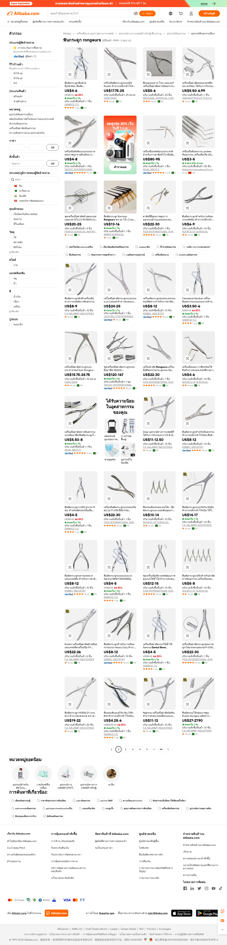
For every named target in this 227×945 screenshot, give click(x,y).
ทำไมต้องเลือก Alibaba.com (22, 841)
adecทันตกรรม (83, 800)
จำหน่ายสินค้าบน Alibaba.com (199, 845)
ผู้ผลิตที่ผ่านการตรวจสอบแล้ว (111, 841)
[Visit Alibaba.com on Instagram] (206, 888)
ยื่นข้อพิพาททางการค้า (151, 854)
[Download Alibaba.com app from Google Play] (208, 913)
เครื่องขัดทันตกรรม (170, 808)
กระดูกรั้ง (109, 808)
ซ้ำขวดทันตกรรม (168, 247)
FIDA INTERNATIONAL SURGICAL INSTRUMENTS (159, 231)
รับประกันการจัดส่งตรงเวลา (66, 854)
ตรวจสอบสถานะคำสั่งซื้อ (196, 858)
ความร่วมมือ (189, 875)
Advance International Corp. (197, 169)
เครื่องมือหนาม (162, 255)
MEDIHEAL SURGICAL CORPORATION (159, 98)
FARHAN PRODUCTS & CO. (197, 98)
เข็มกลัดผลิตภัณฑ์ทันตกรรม (116, 247)
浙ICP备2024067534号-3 (204, 939)
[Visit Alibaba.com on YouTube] (213, 888)
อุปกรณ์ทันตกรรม (176, 33)
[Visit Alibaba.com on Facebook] (185, 888)
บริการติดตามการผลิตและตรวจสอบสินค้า (68, 870)
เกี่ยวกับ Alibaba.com (18, 833)
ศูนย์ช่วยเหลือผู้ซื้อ (149, 841)
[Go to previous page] (111, 749)
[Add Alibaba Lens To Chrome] (56, 913)
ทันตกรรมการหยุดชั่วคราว (103, 255)
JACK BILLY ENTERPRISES (118, 316)
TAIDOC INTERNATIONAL (79, 169)
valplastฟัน (144, 247)
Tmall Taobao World (96, 928)
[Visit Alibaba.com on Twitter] (199, 888)
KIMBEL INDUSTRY (153, 313)
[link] (222, 911)
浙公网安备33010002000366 (171, 939)
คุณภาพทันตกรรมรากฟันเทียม (138, 808)
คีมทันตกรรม (75, 255)
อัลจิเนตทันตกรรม (55, 816)
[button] (136, 13)
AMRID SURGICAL (114, 234)
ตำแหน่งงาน (14, 861)
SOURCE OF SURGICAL (195, 231)
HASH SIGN (110, 98)
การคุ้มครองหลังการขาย (64, 861)
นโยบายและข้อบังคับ (62, 877)
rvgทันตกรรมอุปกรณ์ (135, 255)
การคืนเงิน (145, 861)
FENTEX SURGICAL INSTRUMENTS (81, 231)
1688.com (77, 928)
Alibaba (67, 33)
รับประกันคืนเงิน (60, 847)
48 (161, 749)
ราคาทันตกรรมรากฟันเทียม (53, 800)
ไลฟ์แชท (144, 847)
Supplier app (106, 913)
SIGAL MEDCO (151, 169)
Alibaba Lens (19, 913)
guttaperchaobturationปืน (59, 808)
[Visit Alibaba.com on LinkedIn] (192, 888)
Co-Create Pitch (16, 847)
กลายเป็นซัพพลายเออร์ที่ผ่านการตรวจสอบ (200, 867)
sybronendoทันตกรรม (25, 808)
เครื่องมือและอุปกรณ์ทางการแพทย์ (95, 33)
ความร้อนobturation (132, 800)
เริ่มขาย (187, 851)
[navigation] (34, 392)
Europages (165, 928)
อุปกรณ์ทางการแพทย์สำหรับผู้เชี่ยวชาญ (140, 33)
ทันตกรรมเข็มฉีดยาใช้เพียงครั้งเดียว (169, 800)
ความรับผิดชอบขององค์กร (21, 854)
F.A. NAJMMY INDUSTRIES (79, 313)
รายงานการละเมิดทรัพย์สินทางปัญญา (156, 870)
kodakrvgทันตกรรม (188, 255)
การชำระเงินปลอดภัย (62, 841)
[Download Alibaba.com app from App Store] (181, 913)
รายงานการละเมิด (149, 877)
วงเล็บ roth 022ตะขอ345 (198, 247)
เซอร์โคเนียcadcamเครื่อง (81, 247)
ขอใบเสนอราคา (104, 847)
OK (52, 147)
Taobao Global (128, 928)
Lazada (113, 928)
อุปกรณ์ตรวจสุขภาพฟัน (200, 808)
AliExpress (63, 928)
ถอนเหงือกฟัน (88, 808)
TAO (141, 928)
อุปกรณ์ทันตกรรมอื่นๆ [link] (203, 33)
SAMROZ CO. (72, 104)
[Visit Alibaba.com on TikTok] (220, 888)
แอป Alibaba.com (158, 913)
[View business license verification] (145, 939)
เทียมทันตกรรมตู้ (22, 800)
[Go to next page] (168, 749)
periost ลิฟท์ (106, 800)
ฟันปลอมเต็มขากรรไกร (25, 816)
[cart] (181, 14)
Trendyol (151, 928)
